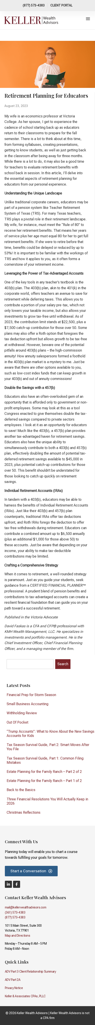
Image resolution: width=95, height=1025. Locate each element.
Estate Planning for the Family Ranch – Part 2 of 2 (44, 772)
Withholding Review (22, 713)
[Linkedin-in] (8, 884)
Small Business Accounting (27, 704)
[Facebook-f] (16, 884)
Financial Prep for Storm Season (31, 695)
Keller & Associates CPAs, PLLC (25, 996)
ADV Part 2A (13, 979)
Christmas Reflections (23, 812)
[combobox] (30, 664)
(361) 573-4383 (15, 912)
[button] (88, 18)
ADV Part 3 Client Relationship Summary (30, 971)
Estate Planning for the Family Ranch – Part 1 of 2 (44, 781)
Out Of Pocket (17, 722)
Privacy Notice (14, 988)
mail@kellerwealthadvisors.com (25, 907)
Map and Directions (17, 935)
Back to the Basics (21, 790)
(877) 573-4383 (15, 917)
